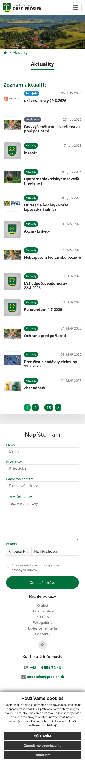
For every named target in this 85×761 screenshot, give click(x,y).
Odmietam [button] (42, 755)
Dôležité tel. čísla (42, 628)
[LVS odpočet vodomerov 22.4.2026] (12, 281)
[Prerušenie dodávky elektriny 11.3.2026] (12, 359)
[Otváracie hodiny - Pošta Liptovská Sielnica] (12, 203)
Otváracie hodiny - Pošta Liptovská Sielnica (46, 207)
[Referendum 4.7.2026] (12, 307)
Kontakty (42, 634)
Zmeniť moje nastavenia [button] (42, 745)
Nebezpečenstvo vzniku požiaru (52, 257)
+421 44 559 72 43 (45, 667)
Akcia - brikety (37, 231)
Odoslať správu (42, 582)
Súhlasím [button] (42, 736)
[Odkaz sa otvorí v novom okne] (42, 644)
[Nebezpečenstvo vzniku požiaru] (12, 255)
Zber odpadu (35, 387)
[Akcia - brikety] (12, 229)
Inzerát (30, 152)
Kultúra (42, 617)
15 (48, 407)
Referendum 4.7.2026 (43, 309)
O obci (42, 605)
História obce (42, 611)
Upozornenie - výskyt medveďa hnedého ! (51, 181)
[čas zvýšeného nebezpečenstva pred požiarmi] (12, 124)
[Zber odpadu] (12, 385)
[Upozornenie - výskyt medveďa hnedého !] (12, 177)
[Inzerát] (12, 150)
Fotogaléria (42, 623)
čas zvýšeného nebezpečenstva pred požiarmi (52, 129)
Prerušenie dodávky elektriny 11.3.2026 (50, 364)
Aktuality (20, 52)
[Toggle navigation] (75, 7)
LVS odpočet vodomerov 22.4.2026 (45, 285)
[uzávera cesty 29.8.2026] (12, 98)
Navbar (11, 7)
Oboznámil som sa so (39, 567)
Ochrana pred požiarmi (45, 335)
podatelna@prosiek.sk (45, 677)
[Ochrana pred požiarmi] (12, 333)
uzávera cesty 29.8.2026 (45, 100)
